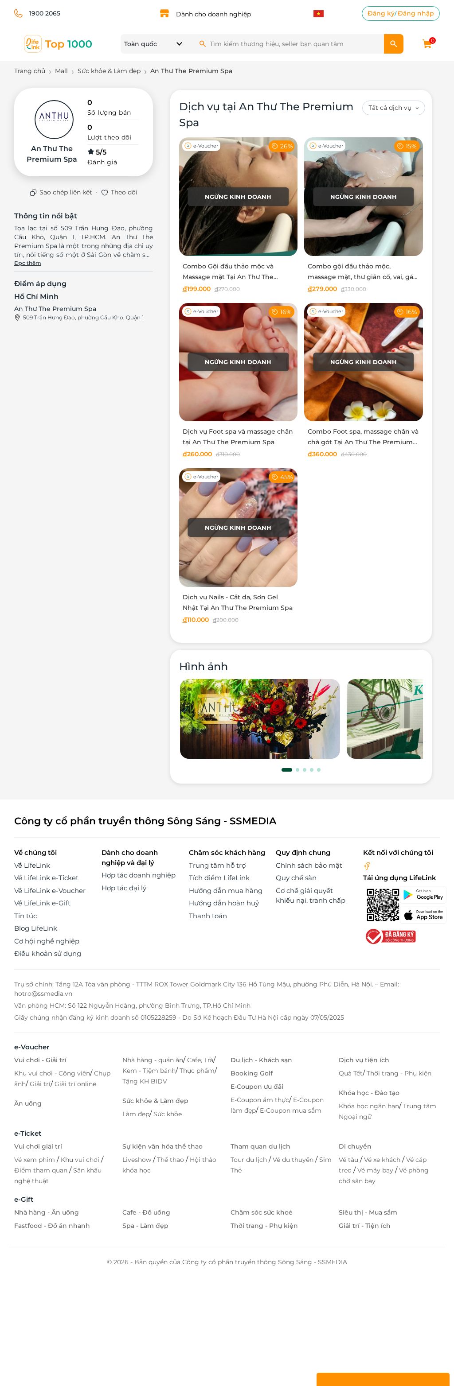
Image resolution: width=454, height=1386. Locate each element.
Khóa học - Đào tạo (369, 1093)
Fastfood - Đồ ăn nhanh (52, 1226)
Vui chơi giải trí (38, 1146)
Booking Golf (252, 1073)
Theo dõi (124, 192)
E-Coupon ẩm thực (260, 1100)
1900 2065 (44, 13)
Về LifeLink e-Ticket (46, 878)
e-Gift (23, 1199)
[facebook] (367, 865)
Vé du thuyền (294, 1160)
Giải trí (40, 1084)
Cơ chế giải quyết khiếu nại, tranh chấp (310, 895)
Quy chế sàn (296, 878)
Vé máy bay (376, 1170)
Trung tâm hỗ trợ (217, 865)
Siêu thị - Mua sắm (368, 1212)
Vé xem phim (35, 1160)
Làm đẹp (135, 1114)
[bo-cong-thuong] (389, 935)
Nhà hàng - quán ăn (152, 1060)
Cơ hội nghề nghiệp (46, 941)
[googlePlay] (419, 895)
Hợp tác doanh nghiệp (139, 875)
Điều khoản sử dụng (47, 953)
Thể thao (171, 1160)
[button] (287, 770)
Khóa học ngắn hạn (369, 1106)
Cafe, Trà (200, 1060)
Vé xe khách (383, 1160)
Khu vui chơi (81, 1160)
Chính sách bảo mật (309, 865)
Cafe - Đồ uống (146, 1212)
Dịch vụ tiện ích (364, 1060)
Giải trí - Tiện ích (365, 1226)
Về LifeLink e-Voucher (50, 890)
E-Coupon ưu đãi (257, 1087)
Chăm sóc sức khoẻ (262, 1212)
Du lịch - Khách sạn (261, 1060)
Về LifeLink (32, 865)
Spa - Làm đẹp (145, 1226)
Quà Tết (351, 1073)
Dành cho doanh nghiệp (213, 14)
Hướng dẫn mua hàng (225, 890)
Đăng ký (381, 13)
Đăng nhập (416, 13)
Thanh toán (208, 916)
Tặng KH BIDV (144, 1081)
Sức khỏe (167, 1114)
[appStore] (419, 915)
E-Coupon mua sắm (290, 1110)
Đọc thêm (27, 263)
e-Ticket (27, 1133)
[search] (393, 44)
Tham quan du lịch (260, 1146)
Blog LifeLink (35, 928)
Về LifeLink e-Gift (42, 903)
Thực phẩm (197, 1071)
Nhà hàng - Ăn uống (46, 1212)
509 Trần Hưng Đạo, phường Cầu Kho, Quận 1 (83, 317)
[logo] (58, 43)
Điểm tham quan (41, 1170)
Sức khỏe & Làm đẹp (155, 1101)
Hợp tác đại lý (124, 888)
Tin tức (25, 916)
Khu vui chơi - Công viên (52, 1073)
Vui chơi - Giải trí (40, 1060)
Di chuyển (355, 1146)
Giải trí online (75, 1084)
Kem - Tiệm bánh (149, 1071)
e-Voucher (31, 1047)
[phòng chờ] (260, 719)
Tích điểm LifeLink (219, 878)
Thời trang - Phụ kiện (399, 1073)
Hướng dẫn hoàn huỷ (224, 903)
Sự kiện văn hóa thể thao (162, 1146)
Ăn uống (28, 1103)
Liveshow (137, 1160)
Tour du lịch (250, 1160)
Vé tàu (349, 1160)
